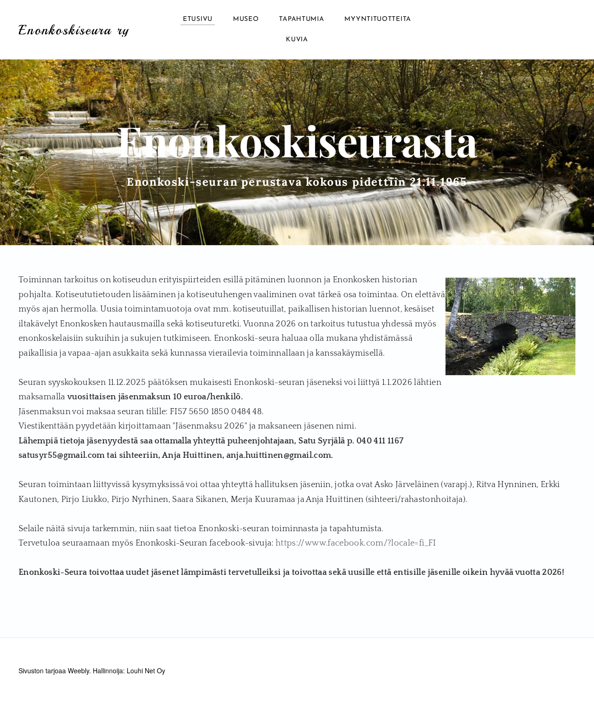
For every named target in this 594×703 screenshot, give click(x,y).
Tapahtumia (301, 19)
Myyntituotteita (377, 19)
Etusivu (198, 19)
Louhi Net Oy (146, 670)
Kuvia (297, 39)
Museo (246, 19)
